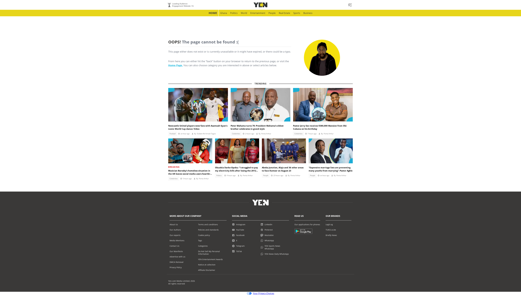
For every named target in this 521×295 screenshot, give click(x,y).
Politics (234, 13)
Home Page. (175, 65)
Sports (296, 13)
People (272, 13)
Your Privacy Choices (263, 293)
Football (173, 133)
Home (213, 13)
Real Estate (284, 13)
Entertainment (257, 13)
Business (307, 13)
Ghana (223, 13)
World (244, 13)
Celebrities (236, 133)
